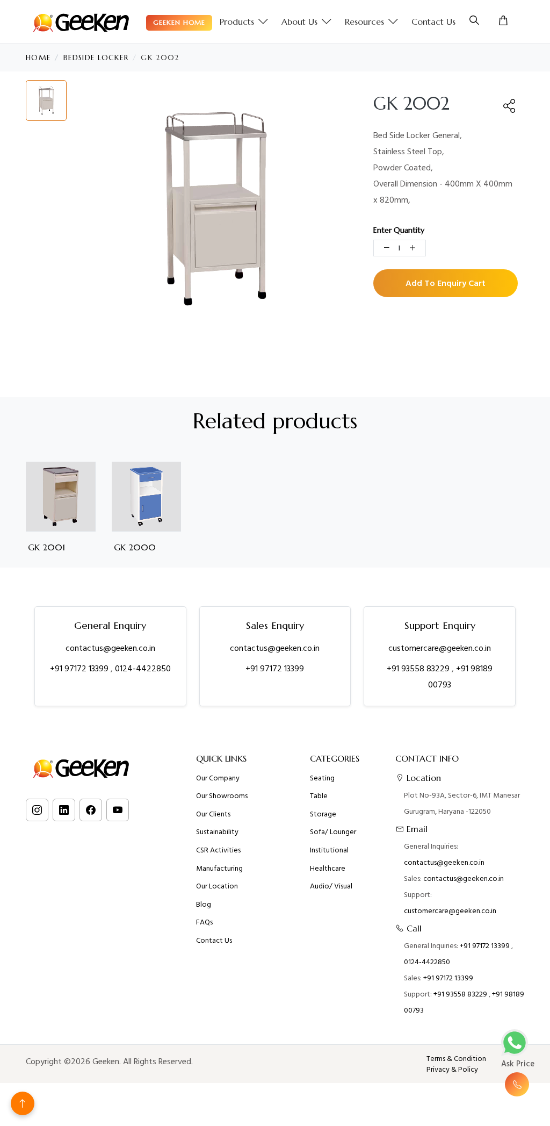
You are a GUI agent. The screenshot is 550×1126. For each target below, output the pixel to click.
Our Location (217, 886)
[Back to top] (22, 1103)
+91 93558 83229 (419, 669)
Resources (364, 21)
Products (237, 21)
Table (319, 796)
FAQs (204, 922)
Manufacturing (219, 868)
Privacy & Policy (452, 1069)
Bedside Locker (95, 57)
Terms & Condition (456, 1058)
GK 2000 (135, 547)
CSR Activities (218, 850)
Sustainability (217, 832)
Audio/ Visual (331, 886)
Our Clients (213, 814)
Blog (203, 904)
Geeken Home (179, 22)
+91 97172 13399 (80, 669)
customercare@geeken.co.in (439, 648)
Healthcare (327, 868)
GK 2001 (46, 547)
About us (299, 21)
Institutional (329, 850)
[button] (510, 106)
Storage (323, 814)
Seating (322, 778)
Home (38, 57)
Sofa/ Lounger (333, 832)
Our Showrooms (222, 796)
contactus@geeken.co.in (110, 648)
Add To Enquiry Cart (446, 283)
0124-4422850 (143, 669)
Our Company (218, 778)
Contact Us (433, 21)
